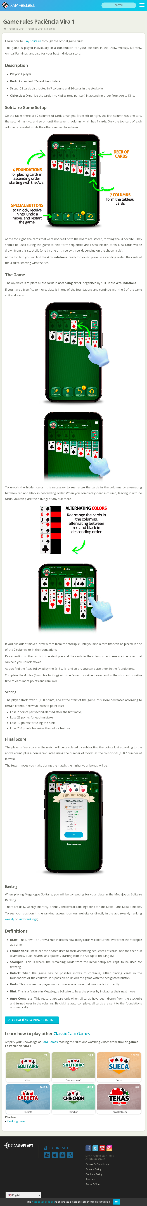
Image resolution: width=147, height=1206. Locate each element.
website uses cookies (43, 1201)
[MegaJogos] (5, 28)
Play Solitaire (32, 41)
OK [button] (116, 1201)
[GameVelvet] (142, 5)
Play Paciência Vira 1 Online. (32, 1020)
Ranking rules (16, 1121)
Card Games (71, 1033)
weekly (9, 919)
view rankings (28, 919)
